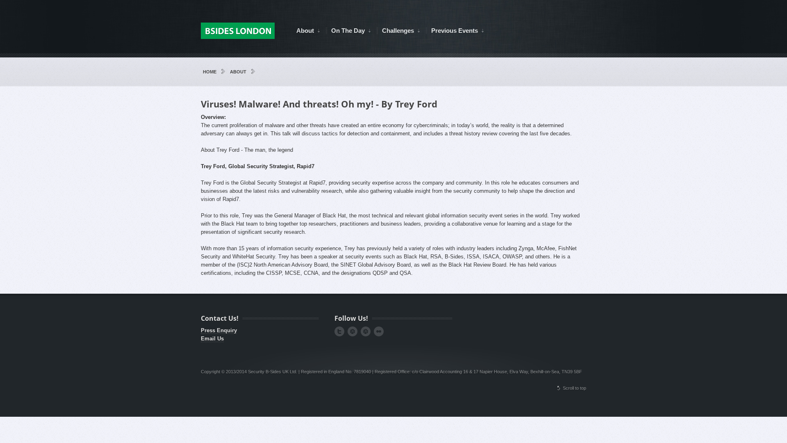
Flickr (379, 331)
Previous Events (452, 30)
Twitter (339, 331)
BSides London (238, 31)
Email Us (212, 339)
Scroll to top (574, 388)
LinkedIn (366, 331)
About (302, 30)
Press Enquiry (219, 330)
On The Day (345, 30)
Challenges (395, 30)
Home (209, 71)
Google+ (352, 331)
